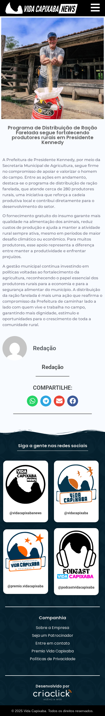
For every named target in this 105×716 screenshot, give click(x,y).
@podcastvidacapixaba (76, 587)
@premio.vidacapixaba (25, 586)
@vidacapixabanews (26, 513)
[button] (32, 401)
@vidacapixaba (76, 513)
